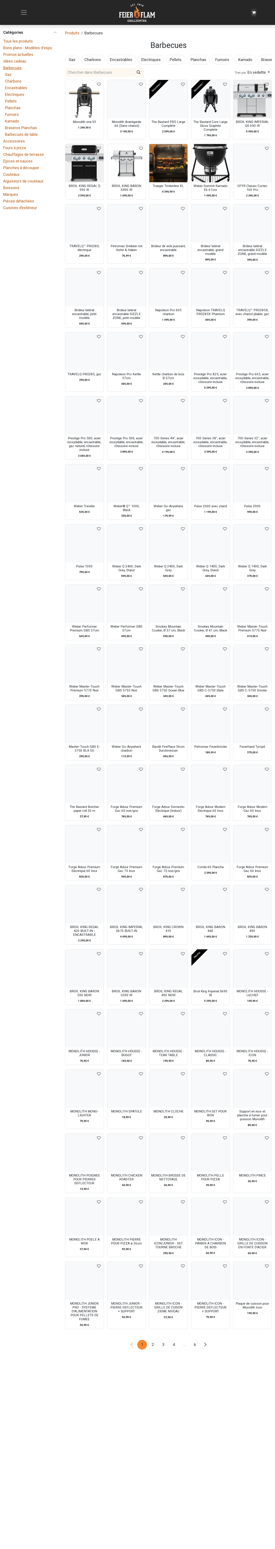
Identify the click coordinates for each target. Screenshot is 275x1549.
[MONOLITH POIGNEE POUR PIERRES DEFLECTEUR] (84, 1153)
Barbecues (12, 68)
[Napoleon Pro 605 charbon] (168, 287)
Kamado (12, 121)
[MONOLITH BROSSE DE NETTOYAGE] (168, 1153)
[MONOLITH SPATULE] (126, 1088)
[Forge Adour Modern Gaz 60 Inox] (252, 784)
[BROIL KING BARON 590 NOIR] (84, 968)
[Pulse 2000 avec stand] (210, 483)
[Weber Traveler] (84, 483)
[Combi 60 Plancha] (210, 844)
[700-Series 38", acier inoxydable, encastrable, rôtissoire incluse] (210, 415)
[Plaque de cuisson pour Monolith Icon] (252, 1281)
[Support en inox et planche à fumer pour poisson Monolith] (252, 1088)
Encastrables (16, 88)
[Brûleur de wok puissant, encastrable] (168, 223)
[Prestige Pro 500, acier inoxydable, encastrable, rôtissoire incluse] (126, 415)
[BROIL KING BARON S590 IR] (126, 968)
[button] (252, 72)
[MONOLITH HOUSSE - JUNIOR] (84, 1028)
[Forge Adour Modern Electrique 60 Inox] (210, 784)
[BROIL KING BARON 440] (210, 904)
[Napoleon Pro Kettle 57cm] (126, 351)
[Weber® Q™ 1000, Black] (126, 483)
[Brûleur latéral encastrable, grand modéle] (210, 223)
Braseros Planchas (21, 128)
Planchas (13, 108)
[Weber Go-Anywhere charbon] (126, 724)
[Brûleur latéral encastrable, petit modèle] (84, 287)
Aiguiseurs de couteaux (23, 181)
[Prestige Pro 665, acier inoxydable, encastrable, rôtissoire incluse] (252, 351)
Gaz (8, 74)
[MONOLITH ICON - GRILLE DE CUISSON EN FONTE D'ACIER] (252, 1217)
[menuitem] (72, 59)
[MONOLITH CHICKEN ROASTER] (126, 1153)
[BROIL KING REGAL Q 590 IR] (84, 163)
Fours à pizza (14, 148)
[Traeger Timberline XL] (168, 163)
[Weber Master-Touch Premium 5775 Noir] (252, 604)
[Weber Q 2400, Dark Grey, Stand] (126, 543)
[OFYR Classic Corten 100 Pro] (252, 163)
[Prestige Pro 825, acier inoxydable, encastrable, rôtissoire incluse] (210, 351)
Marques (10, 194)
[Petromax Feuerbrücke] (210, 724)
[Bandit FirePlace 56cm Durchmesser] (168, 724)
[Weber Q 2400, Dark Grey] (168, 543)
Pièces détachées (18, 201)
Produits (72, 33)
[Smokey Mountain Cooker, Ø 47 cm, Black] (210, 604)
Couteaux (11, 174)
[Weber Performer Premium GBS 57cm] (84, 604)
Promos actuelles (18, 54)
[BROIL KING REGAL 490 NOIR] (168, 968)
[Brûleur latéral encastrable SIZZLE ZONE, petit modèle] (126, 287)
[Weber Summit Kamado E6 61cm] (210, 163)
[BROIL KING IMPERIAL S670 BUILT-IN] (126, 904)
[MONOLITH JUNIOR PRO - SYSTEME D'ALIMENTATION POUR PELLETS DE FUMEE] (84, 1281)
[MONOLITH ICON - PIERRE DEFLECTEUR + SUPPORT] (210, 1281)
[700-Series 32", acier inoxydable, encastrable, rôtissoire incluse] (252, 415)
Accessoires (14, 141)
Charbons (13, 81)
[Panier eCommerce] (254, 13)
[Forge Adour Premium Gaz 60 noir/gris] (126, 784)
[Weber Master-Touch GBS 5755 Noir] (126, 664)
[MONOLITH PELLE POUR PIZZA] (210, 1153)
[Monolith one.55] (84, 99)
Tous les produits (18, 41)
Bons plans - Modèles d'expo (27, 48)
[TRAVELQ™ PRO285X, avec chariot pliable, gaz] (252, 287)
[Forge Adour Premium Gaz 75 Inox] (126, 844)
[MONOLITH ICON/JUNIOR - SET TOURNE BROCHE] (168, 1217)
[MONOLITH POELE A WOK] (84, 1217)
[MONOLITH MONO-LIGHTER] (84, 1088)
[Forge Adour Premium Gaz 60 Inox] (252, 844)
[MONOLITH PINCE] (252, 1153)
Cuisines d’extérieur (20, 207)
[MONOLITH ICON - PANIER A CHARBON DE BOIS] (210, 1217)
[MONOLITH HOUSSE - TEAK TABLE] (168, 1028)
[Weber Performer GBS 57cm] (126, 604)
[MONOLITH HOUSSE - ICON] (252, 1028)
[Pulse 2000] (252, 483)
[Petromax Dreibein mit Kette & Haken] (126, 223)
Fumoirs (12, 114)
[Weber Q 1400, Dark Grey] (252, 543)
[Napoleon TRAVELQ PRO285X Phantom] (210, 287)
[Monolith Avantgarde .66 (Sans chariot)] (126, 99)
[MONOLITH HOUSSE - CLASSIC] (210, 1028)
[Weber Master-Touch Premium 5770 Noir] (84, 664)
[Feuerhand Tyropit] (252, 724)
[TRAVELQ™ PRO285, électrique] (84, 223)
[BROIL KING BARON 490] (252, 904)
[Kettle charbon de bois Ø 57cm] (168, 351)
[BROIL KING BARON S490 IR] (126, 163)
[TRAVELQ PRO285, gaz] (84, 351)
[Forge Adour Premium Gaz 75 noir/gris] (168, 844)
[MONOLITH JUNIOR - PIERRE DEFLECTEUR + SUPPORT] (126, 1281)
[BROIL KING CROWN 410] (168, 904)
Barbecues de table (21, 134)
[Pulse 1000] (84, 543)
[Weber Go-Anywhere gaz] (168, 483)
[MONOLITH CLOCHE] (168, 1088)
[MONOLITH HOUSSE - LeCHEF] (252, 968)
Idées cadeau (14, 61)
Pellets (11, 101)
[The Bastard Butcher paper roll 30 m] (84, 784)
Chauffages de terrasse (23, 154)
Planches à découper (21, 167)
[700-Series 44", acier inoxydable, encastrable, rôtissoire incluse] (168, 415)
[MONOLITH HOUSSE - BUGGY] (126, 1028)
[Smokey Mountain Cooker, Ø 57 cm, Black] (168, 604)
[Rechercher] (138, 72)
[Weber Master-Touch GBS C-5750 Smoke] (252, 664)
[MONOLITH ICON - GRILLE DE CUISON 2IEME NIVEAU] (168, 1281)
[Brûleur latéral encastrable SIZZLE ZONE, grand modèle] (252, 223)
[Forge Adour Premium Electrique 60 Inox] (84, 844)
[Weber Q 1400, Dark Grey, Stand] (210, 543)
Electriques (14, 94)
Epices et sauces (18, 161)
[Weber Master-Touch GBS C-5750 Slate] (210, 664)
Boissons (11, 187)
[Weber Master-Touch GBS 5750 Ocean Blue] (168, 664)
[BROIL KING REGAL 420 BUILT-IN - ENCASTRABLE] (84, 904)
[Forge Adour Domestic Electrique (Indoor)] (168, 784)
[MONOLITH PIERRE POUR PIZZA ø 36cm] (126, 1217)
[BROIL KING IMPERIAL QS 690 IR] (252, 99)
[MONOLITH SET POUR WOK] (210, 1088)
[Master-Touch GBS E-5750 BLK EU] (84, 724)
